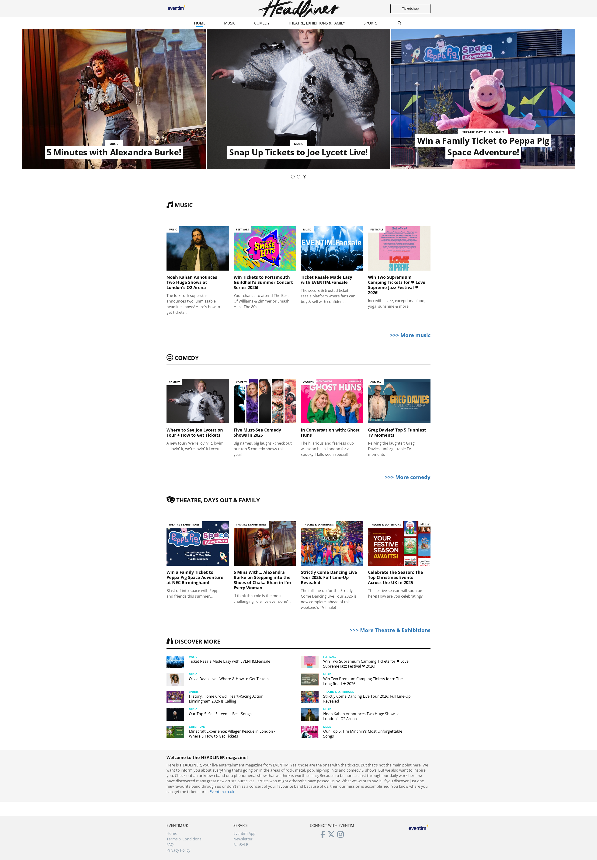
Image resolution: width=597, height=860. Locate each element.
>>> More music (410, 334)
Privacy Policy (178, 850)
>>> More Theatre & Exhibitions (390, 630)
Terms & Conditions (184, 839)
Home (199, 23)
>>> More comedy (407, 477)
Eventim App (244, 833)
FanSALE (240, 844)
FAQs (171, 844)
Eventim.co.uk (222, 791)
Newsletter (243, 839)
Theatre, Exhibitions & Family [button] (316, 23)
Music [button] (230, 23)
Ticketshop (410, 8)
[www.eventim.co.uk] (418, 826)
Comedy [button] (262, 23)
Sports (370, 23)
